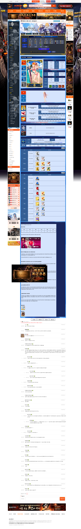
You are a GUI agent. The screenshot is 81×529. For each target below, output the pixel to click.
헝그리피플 (11, 162)
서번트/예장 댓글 (12, 118)
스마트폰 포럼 (11, 157)
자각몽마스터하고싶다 (28, 343)
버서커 (62, 41)
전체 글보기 (34, 21)
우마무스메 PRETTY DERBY (70, 36)
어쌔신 (57, 41)
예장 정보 (11, 34)
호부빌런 (26, 348)
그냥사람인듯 (27, 435)
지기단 (11, 103)
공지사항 (10, 168)
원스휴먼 (69, 39)
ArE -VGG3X (32, 371)
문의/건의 (11, 170)
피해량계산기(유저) (13, 41)
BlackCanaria (27, 483)
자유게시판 (11, 131)
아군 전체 (36, 46)
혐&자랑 (11, 60)
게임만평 (10, 164)
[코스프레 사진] (14, 214)
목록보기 (40, 320)
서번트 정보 (12, 33)
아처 (41, 41)
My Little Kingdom (15, 196)
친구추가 (11, 82)
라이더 (47, 41)
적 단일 (41, 46)
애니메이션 (11, 151)
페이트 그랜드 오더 (27, 21)
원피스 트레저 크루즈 (70, 33)
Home (23, 33)
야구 (10, 148)
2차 (23, 96)
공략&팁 (12, 70)
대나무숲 (11, 85)
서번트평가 (12, 43)
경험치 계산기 (12, 29)
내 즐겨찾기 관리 (70, 25)
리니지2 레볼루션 (70, 37)
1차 (23, 92)
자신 (30, 46)
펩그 (28, 361)
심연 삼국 (13, 187)
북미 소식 (12, 48)
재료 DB (11, 36)
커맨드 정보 (42, 33)
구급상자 (26, 450)
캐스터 (52, 41)
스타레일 (38, 7)
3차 (23, 100)
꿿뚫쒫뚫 (26, 329)
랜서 (36, 41)
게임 (10, 137)
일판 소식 (12, 50)
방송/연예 (11, 140)
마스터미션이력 (13, 110)
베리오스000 (27, 469)
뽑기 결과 (12, 65)
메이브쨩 (26, 459)
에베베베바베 (27, 339)
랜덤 (52, 320)
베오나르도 (29, 356)
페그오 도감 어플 (12, 113)
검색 (53, 5)
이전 (34, 320)
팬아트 (11, 94)
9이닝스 (35, 7)
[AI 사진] (14, 232)
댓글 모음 (55, 33)
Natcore (26, 404)
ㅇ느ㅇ (26, 324)
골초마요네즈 (29, 385)
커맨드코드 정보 (12, 38)
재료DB (11, 120)
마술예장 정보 (12, 39)
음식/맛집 (11, 153)
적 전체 (46, 46)
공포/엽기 (11, 135)
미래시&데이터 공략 (13, 108)
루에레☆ (26, 464)
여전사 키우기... (14, 204)
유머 (10, 133)
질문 (11, 80)
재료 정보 (48, 33)
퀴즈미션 (11, 89)
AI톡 (10, 159)
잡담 (11, 62)
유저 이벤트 (12, 98)
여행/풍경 (11, 155)
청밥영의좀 (29, 380)
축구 (10, 146)
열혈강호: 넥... (14, 200)
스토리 (11, 75)
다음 (46, 320)
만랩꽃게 (26, 445)
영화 (10, 144)
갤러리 (11, 77)
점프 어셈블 (69, 34)
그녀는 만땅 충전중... (13, 237)
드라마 (11, 142)
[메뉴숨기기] (63, 13)
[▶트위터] (29, 224)
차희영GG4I (27, 440)
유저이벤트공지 (12, 96)
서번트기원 (12, 67)
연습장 (11, 111)
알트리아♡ (29, 366)
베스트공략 (12, 72)
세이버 (31, 41)
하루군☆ (26, 474)
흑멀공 (26, 334)
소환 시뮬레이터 (12, 31)
